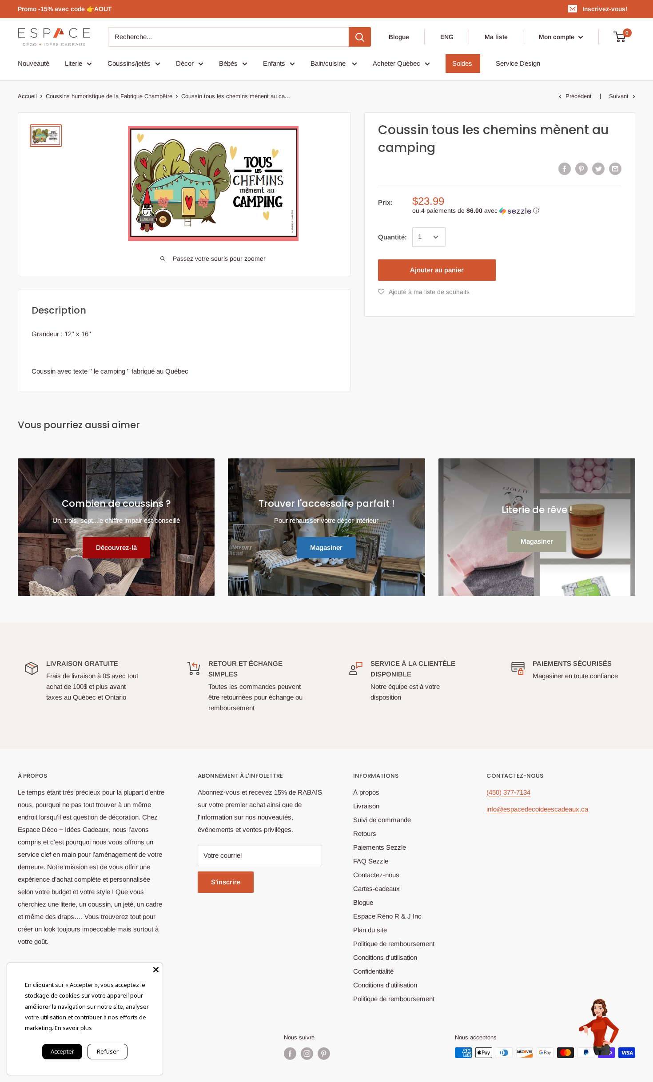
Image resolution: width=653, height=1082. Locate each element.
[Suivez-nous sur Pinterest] (324, 1053)
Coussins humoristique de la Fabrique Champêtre (109, 96)
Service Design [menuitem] (518, 63)
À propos (366, 792)
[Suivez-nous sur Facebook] (290, 1053)
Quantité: (392, 237)
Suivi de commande (382, 819)
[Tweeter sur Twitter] (598, 168)
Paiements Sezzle (379, 847)
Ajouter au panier (437, 270)
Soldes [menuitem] (462, 63)
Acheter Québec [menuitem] (396, 63)
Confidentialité (373, 971)
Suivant (619, 96)
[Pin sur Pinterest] (581, 168)
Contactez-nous (376, 875)
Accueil (27, 96)
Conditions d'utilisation (385, 957)
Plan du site (370, 930)
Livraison (366, 806)
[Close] (155, 969)
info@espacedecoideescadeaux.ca (537, 809)
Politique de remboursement (393, 943)
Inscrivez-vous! (604, 8)
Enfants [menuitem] (274, 63)
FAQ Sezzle (370, 861)
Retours (364, 833)
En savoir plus (73, 1028)
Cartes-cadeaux (376, 888)
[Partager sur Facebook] (564, 168)
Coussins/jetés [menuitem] (129, 63)
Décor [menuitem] (185, 63)
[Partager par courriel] (615, 168)
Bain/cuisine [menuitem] (329, 63)
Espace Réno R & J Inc (387, 916)
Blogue (399, 36)
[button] (517, 211)
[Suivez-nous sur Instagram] (307, 1053)
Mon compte (557, 36)
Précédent (578, 96)
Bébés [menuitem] (228, 63)
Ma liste (496, 36)
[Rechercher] (360, 37)
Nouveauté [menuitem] (33, 63)
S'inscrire (225, 882)
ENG (447, 36)
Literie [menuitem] (73, 63)
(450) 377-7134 (508, 792)
